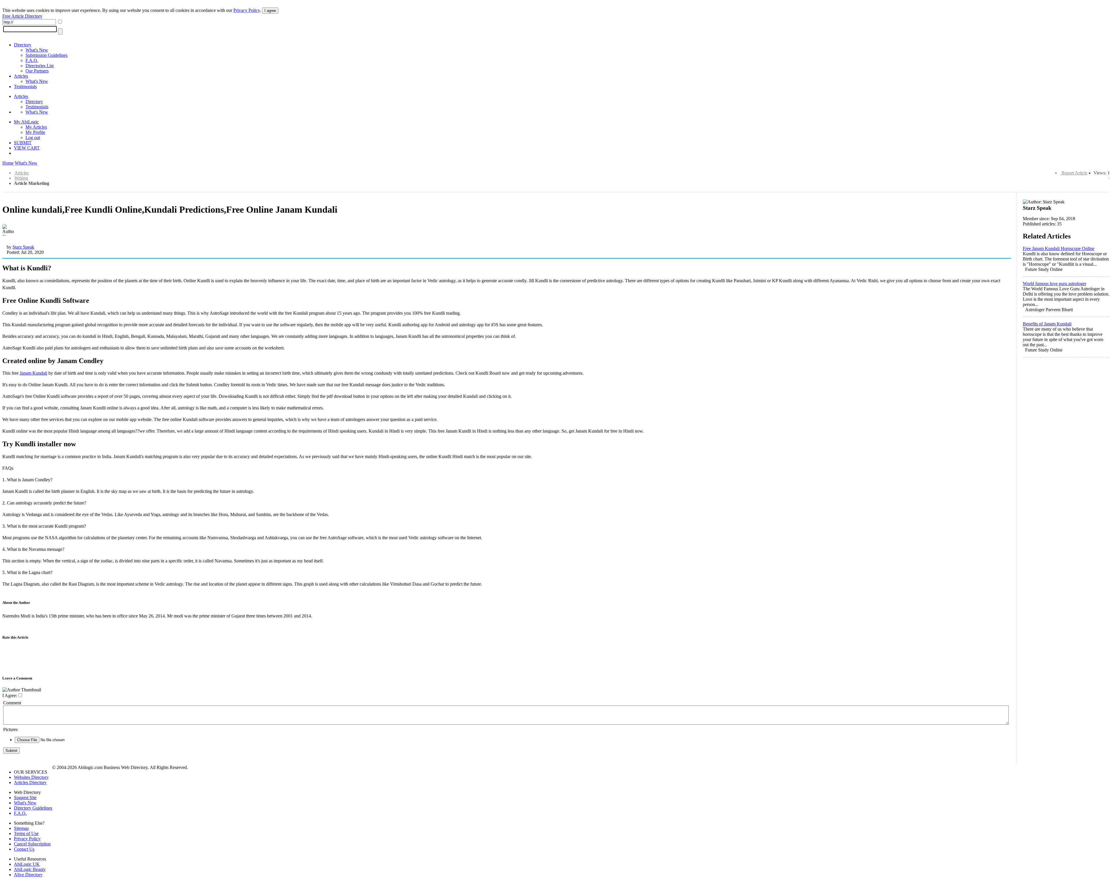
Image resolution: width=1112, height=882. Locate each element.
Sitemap (21, 828)
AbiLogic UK (27, 864)
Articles (21, 76)
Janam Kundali (33, 373)
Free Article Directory (22, 16)
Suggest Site (25, 797)
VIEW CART (27, 147)
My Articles (36, 127)
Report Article (1074, 172)
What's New (36, 50)
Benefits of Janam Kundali (1047, 323)
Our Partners (37, 70)
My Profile (35, 132)
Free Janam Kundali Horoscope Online (1058, 248)
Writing (21, 178)
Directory (22, 44)
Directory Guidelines (33, 808)
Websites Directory (31, 777)
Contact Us (24, 849)
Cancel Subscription (32, 843)
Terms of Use (26, 833)
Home (8, 163)
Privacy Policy (246, 10)
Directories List (39, 65)
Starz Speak (23, 247)
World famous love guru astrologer (1054, 283)
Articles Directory (30, 782)
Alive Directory (28, 874)
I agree (270, 10)
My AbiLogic (26, 121)
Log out (32, 137)
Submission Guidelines (46, 55)
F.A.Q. (31, 60)
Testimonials (25, 86)
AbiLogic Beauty (30, 869)
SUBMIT (23, 142)
